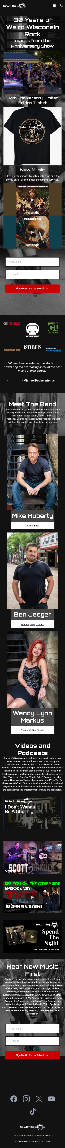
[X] (39, 1099)
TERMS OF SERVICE (22, 1135)
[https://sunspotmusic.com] (15, 6)
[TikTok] (32, 1111)
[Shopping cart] (61, 5)
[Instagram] (26, 1099)
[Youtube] (51, 1099)
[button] (54, 6)
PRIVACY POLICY (44, 1135)
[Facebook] (14, 1099)
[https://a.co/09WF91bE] (32, 136)
